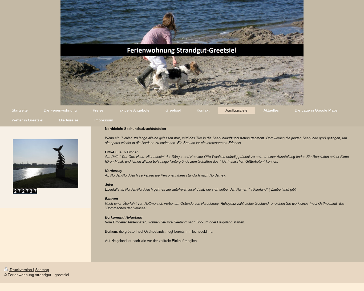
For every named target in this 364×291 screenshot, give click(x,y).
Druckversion (21, 270)
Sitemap (42, 270)
